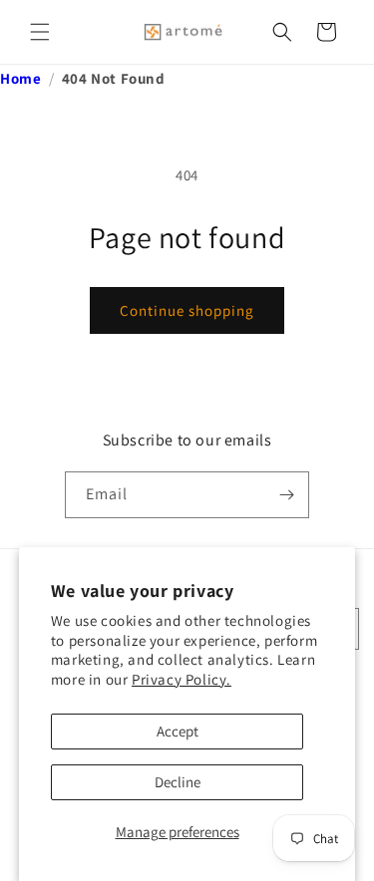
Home (20, 78)
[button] (40, 32)
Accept (177, 731)
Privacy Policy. (181, 679)
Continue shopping (187, 310)
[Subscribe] (286, 494)
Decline (177, 781)
